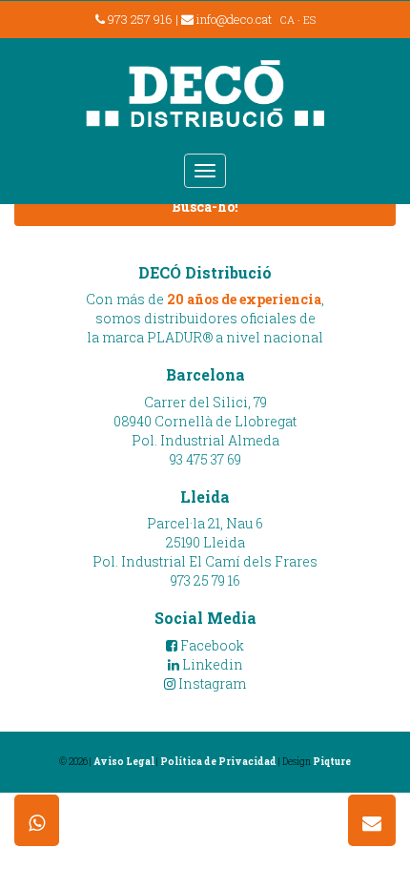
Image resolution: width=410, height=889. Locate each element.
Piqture (332, 761)
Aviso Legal (123, 761)
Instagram (210, 683)
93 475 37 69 (205, 459)
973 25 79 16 (205, 580)
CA (287, 19)
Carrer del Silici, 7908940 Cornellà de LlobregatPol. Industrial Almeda (205, 421)
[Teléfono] (36, 820)
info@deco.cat (234, 19)
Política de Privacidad (218, 761)
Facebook (210, 645)
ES (309, 19)
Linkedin (211, 664)
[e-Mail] (372, 820)
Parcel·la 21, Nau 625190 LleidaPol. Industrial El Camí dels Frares (205, 542)
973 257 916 (139, 19)
